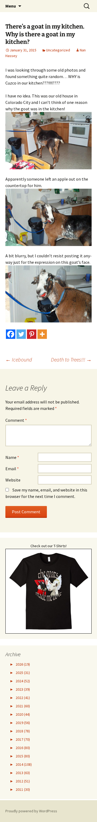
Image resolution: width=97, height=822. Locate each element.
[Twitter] (21, 334)
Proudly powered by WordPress (31, 811)
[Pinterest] (31, 334)
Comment (16, 420)
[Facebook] (10, 334)
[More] (42, 334)
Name (12, 457)
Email (12, 468)
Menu (10, 6)
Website (12, 480)
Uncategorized (58, 50)
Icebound (18, 359)
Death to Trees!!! (71, 359)
